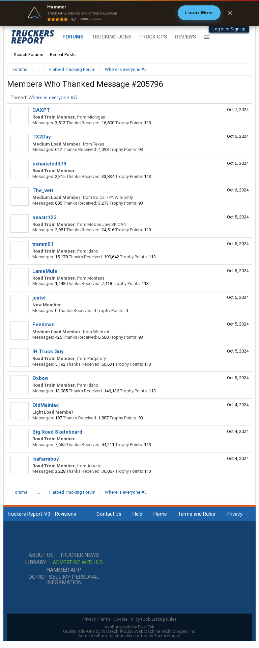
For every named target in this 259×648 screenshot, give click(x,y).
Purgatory (96, 358)
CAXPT (41, 110)
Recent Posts (63, 54)
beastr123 (44, 217)
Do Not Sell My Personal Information (63, 579)
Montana (96, 278)
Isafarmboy (45, 459)
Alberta (94, 465)
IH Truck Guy (48, 351)
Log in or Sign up (229, 28)
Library (35, 562)
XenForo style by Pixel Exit (129, 626)
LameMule (44, 271)
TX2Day (41, 137)
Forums (73, 37)
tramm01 (43, 244)
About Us (41, 555)
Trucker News (79, 555)
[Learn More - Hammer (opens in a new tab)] (129, 13)
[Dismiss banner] (230, 12)
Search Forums (28, 54)
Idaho (92, 251)
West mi (101, 331)
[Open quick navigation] (242, 69)
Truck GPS (153, 37)
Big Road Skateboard (57, 432)
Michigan (96, 117)
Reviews (185, 37)
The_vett (42, 190)
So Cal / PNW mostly (113, 197)
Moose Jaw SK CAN (106, 224)
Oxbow (40, 378)
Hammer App (63, 570)
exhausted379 (49, 164)
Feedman (43, 324)
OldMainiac (45, 405)
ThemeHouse (167, 635)
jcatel (39, 298)
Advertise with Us (78, 562)
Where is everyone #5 (52, 98)
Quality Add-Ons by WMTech (129, 631)
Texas (98, 144)
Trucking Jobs (111, 37)
